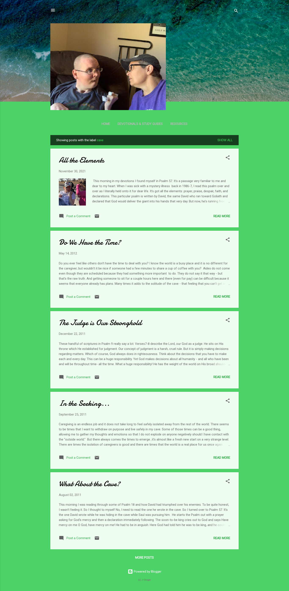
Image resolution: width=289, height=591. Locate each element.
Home (106, 124)
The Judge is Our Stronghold (100, 323)
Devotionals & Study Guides (140, 124)
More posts (144, 557)
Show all (225, 140)
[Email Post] (96, 218)
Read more (221, 216)
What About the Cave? (89, 484)
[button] (227, 158)
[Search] (236, 11)
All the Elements (81, 160)
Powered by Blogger (147, 571)
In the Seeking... (84, 403)
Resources (178, 124)
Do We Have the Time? (90, 242)
